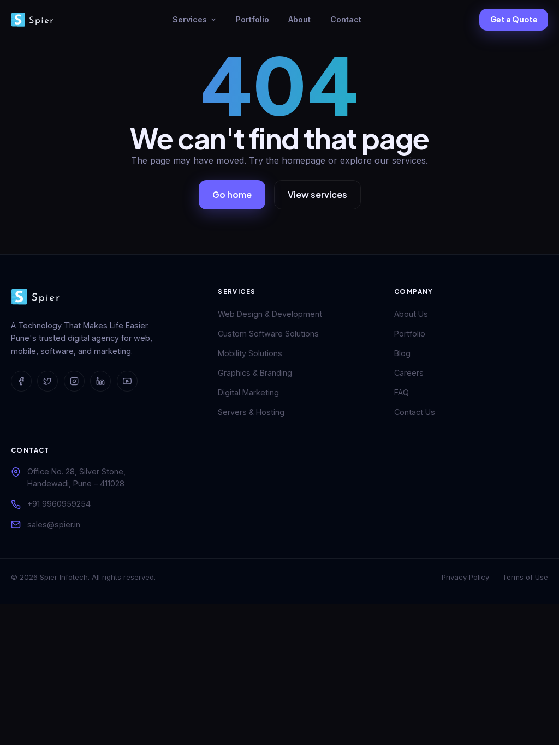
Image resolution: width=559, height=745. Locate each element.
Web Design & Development (270, 314)
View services (317, 194)
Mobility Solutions (250, 353)
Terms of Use (525, 577)
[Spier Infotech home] (33, 20)
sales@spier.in (53, 524)
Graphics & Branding (255, 372)
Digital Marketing (248, 392)
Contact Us (414, 412)
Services (190, 19)
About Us (411, 314)
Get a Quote (514, 19)
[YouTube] (127, 381)
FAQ (401, 392)
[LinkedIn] (100, 381)
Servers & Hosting (251, 412)
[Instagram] (74, 381)
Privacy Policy (465, 577)
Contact (345, 19)
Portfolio (252, 19)
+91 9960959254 (59, 503)
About (299, 19)
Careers (409, 372)
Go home (232, 194)
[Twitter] (47, 381)
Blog (402, 353)
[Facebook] (21, 381)
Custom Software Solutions (268, 333)
